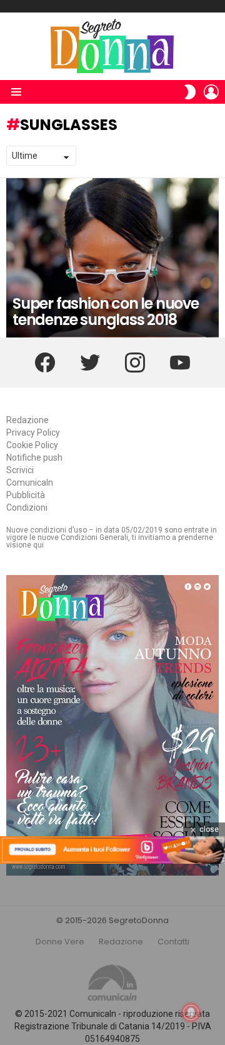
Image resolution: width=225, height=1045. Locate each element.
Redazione (27, 420)
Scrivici (20, 470)
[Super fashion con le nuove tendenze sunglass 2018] (112, 258)
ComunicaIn (29, 483)
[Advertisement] (112, 954)
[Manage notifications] (191, 1012)
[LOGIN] (211, 91)
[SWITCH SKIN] (190, 91)
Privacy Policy (33, 433)
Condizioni (27, 507)
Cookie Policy (32, 445)
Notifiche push (34, 457)
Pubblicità (25, 495)
